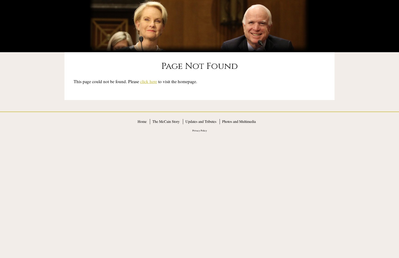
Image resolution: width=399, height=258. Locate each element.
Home (142, 121)
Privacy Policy (199, 130)
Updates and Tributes (200, 121)
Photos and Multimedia (239, 121)
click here (148, 81)
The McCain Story (166, 121)
